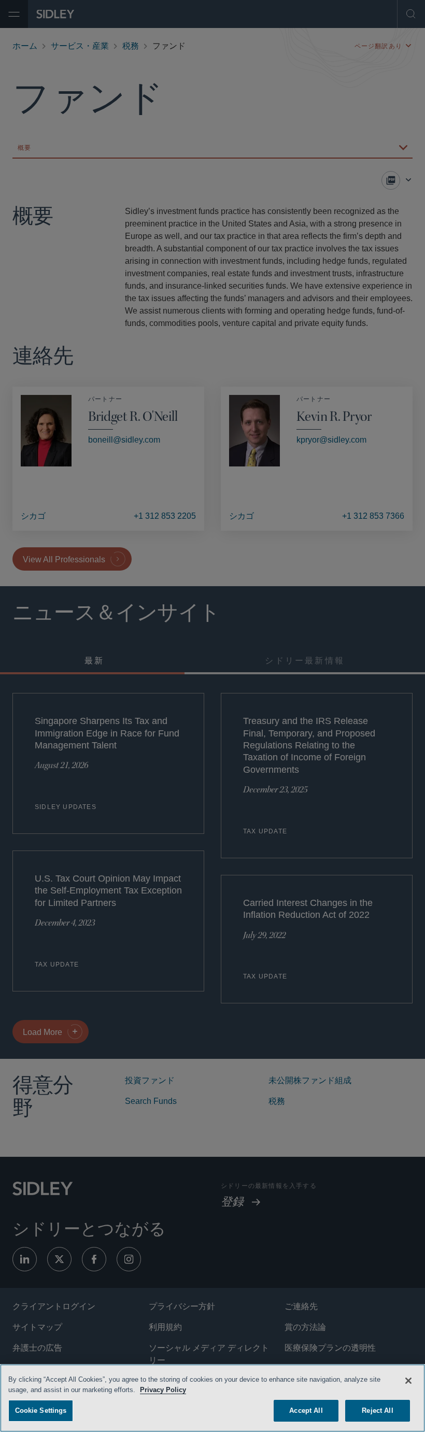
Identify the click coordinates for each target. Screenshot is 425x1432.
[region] (212, 1397)
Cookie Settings (41, 1409)
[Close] (408, 1379)
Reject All (377, 1409)
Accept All (306, 1409)
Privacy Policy (164, 1388)
